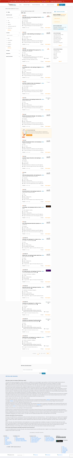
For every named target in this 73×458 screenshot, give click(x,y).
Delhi (8, 38)
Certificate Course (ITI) (12, 26)
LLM (8, 20)
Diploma (9, 24)
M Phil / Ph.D (10, 28)
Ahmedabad (10, 40)
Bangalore (9, 44)
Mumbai (9, 46)
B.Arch (9, 22)
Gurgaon (9, 42)
